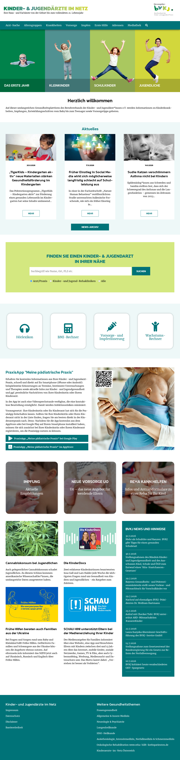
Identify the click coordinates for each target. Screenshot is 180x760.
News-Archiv (90, 227)
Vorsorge (71, 25)
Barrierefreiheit (14, 727)
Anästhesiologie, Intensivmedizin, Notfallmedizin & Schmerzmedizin (135, 739)
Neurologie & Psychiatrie (110, 721)
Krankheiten (54, 25)
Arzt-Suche (13, 25)
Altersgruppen (33, 25)
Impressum (12, 710)
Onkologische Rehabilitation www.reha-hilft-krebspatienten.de (132, 744)
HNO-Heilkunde (106, 733)
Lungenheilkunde (107, 727)
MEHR (31, 213)
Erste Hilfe (101, 25)
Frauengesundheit (107, 710)
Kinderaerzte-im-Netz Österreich (116, 750)
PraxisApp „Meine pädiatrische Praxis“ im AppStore (43, 447)
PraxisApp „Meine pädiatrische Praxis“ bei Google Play (45, 438)
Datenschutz (13, 716)
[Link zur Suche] (146, 25)
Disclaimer (11, 721)
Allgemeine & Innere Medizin (113, 716)
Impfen (85, 25)
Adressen (117, 25)
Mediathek (134, 25)
